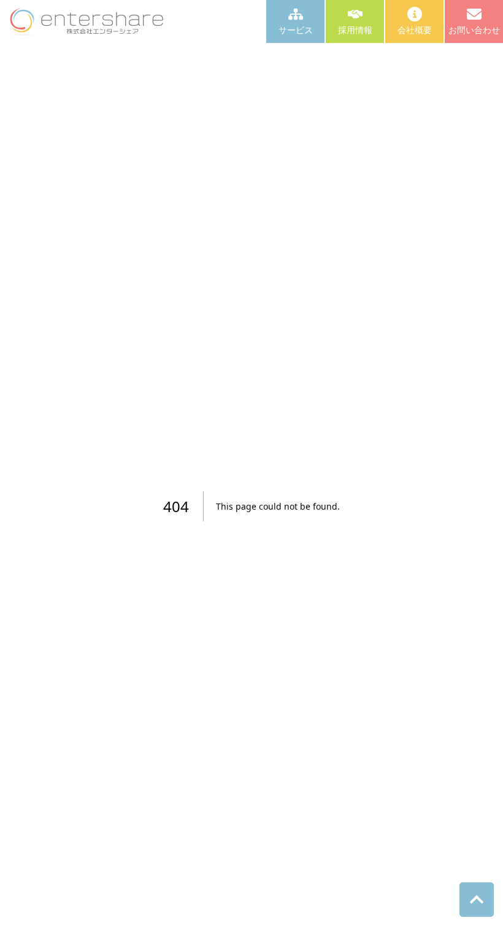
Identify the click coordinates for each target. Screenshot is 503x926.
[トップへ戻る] (476, 899)
